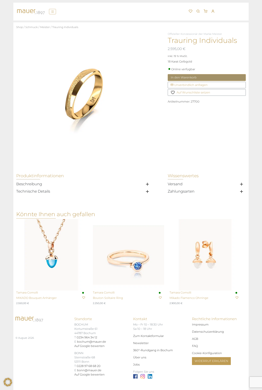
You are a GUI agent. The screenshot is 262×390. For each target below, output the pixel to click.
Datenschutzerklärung (208, 331)
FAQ (195, 346)
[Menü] (52, 11)
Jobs (136, 364)
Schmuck (31, 27)
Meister (45, 27)
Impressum (200, 324)
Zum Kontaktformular (148, 336)
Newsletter (141, 343)
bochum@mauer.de (91, 341)
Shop (19, 27)
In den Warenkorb (184, 77)
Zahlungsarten (181, 191)
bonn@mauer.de (89, 370)
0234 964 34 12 (87, 337)
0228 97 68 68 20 (89, 366)
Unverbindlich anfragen (190, 85)
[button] (207, 10)
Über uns (139, 357)
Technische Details (33, 191)
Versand (175, 184)
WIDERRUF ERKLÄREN (211, 361)
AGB (195, 339)
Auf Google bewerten (89, 346)
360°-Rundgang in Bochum (153, 350)
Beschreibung (29, 184)
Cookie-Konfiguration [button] (207, 353)
